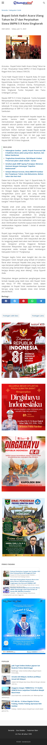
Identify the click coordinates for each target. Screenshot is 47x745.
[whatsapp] (32, 301)
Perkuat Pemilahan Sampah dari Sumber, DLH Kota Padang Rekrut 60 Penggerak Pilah (25, 572)
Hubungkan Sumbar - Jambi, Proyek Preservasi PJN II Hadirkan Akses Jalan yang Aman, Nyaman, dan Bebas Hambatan (25, 152)
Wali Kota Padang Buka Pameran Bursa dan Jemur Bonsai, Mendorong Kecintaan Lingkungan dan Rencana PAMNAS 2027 (24, 581)
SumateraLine (26, 742)
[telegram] (41, 301)
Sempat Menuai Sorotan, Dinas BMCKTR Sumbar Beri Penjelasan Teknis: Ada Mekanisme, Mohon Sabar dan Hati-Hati (24, 174)
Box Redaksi (20, 730)
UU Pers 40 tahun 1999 (23, 734)
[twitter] (14, 301)
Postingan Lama (38, 316)
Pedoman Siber (32, 730)
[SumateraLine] (23, 3)
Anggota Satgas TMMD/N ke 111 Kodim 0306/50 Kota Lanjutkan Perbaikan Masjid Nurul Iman (27, 690)
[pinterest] (23, 301)
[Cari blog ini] (44, 3)
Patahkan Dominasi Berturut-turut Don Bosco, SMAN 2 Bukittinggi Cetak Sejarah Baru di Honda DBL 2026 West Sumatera (25, 589)
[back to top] (42, 740)
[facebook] (6, 301)
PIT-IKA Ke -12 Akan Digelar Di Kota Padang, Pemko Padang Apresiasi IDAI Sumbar (26, 703)
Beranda (11, 730)
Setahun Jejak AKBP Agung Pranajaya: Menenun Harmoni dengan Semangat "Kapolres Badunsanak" (24, 166)
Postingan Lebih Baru (10, 316)
